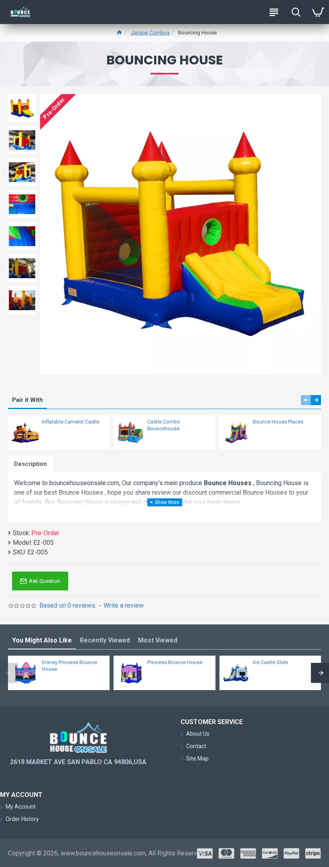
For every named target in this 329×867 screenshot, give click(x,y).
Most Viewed (157, 640)
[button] (306, 400)
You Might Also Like (42, 640)
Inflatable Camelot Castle (71, 422)
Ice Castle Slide (270, 662)
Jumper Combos (150, 33)
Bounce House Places (278, 422)
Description (30, 464)
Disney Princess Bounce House (69, 665)
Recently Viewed (105, 640)
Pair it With (27, 399)
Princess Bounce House (174, 662)
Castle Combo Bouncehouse (163, 425)
